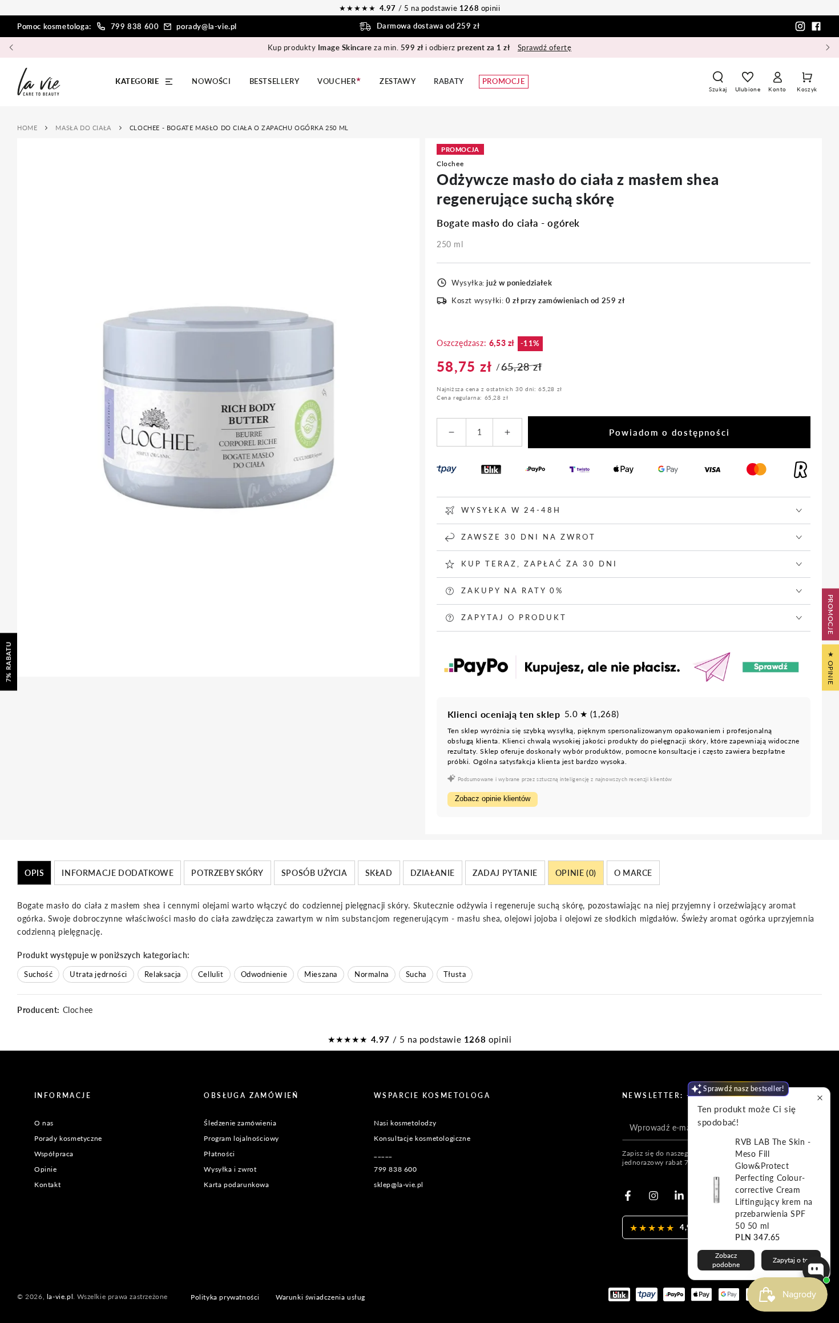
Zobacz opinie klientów (492, 798)
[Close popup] (819, 1097)
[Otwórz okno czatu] (816, 1270)
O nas (44, 1123)
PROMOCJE (830, 614)
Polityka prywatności (225, 1297)
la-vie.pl (60, 1296)
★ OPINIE (830, 667)
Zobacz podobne (726, 1260)
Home (27, 127)
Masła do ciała (83, 127)
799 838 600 (135, 26)
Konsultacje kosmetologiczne (422, 1138)
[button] (718, 81)
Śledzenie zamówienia (240, 1123)
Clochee (450, 163)
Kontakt (47, 1184)
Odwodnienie (264, 974)
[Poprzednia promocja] (11, 47)
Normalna (371, 974)
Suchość (38, 974)
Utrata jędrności (98, 974)
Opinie (45, 1169)
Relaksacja (162, 974)
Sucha (416, 974)
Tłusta (454, 974)
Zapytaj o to (791, 1260)
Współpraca (54, 1153)
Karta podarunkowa (236, 1184)
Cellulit (211, 974)
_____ (383, 1153)
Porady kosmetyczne (68, 1138)
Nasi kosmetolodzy (405, 1123)
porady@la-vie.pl (206, 26)
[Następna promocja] (827, 47)
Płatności (219, 1153)
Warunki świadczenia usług (320, 1297)
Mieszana (320, 974)
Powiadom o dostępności (669, 432)
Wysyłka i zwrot (230, 1169)
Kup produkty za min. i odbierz (419, 47)
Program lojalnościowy (241, 1138)
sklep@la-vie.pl (398, 1184)
